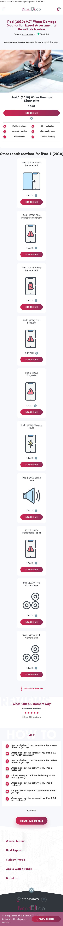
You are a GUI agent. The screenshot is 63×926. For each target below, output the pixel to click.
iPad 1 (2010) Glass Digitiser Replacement (31, 216)
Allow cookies (46, 919)
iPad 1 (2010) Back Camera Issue (31, 636)
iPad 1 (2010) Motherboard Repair (31, 531)
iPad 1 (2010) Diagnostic (31, 374)
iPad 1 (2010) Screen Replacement (31, 163)
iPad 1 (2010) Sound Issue (31, 479)
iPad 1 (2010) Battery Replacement (31, 268)
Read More (31, 811)
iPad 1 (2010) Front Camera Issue (31, 584)
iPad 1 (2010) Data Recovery (31, 321)
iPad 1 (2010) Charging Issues (31, 426)
